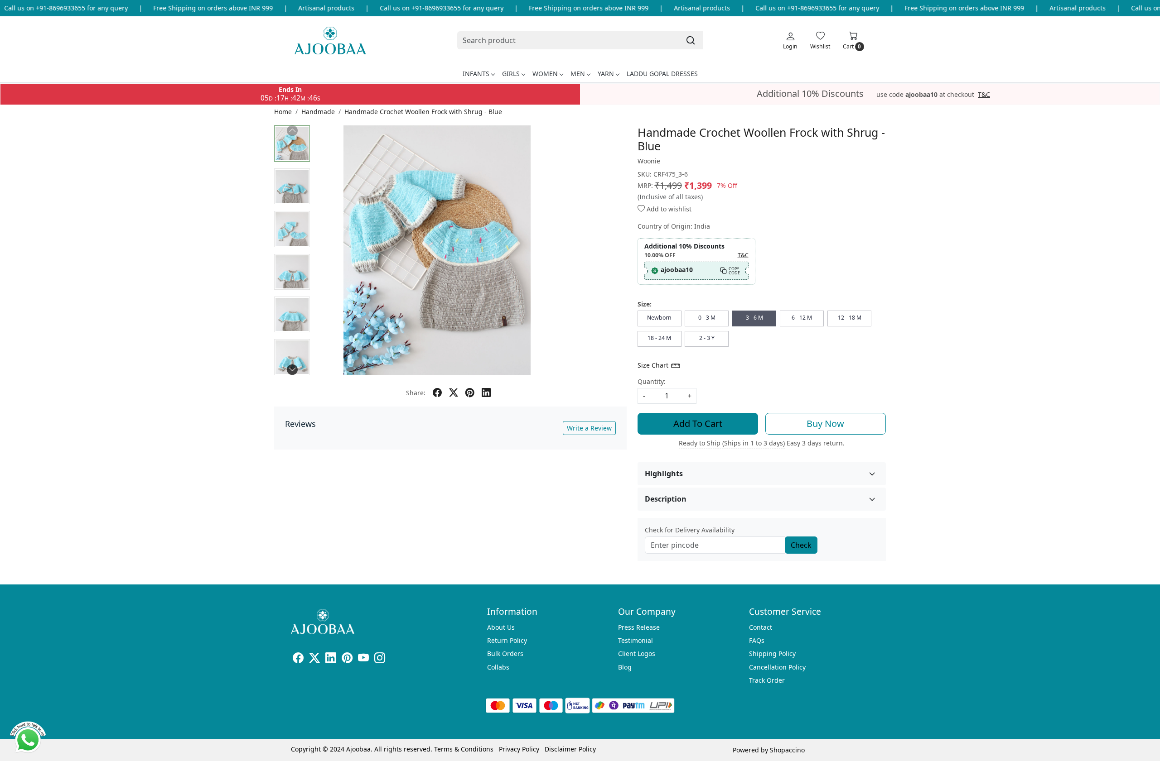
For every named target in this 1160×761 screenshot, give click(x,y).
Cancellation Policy (777, 667)
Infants (476, 73)
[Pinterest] (347, 659)
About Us (501, 627)
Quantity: (652, 381)
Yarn (606, 73)
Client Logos (636, 653)
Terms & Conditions (463, 749)
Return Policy (507, 640)
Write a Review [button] (589, 428)
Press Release (639, 627)
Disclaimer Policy (570, 749)
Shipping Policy (772, 653)
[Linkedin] (331, 659)
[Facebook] (298, 659)
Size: (645, 304)
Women (545, 73)
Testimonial (635, 640)
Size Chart (654, 365)
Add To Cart (697, 423)
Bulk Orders (505, 653)
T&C (984, 95)
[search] (690, 40)
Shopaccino (787, 750)
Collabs (498, 667)
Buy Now (825, 423)
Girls (511, 73)
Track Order (767, 680)
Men (577, 73)
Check (801, 545)
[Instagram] (379, 659)
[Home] (330, 40)
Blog (625, 667)
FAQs (756, 640)
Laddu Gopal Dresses (662, 73)
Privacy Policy (519, 749)
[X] (314, 659)
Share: (415, 392)
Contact (760, 627)
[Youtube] (363, 659)
